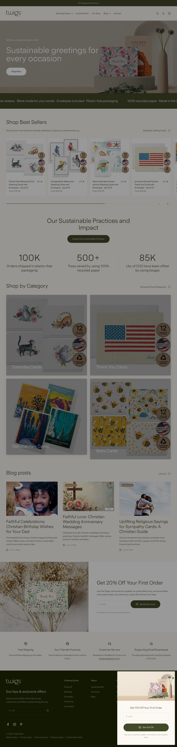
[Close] (169, 676)
